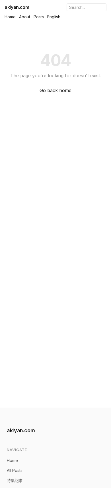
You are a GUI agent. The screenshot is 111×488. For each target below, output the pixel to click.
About (24, 16)
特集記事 (15, 480)
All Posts (14, 470)
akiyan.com (17, 7)
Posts (39, 16)
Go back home (55, 90)
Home (10, 16)
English (53, 16)
